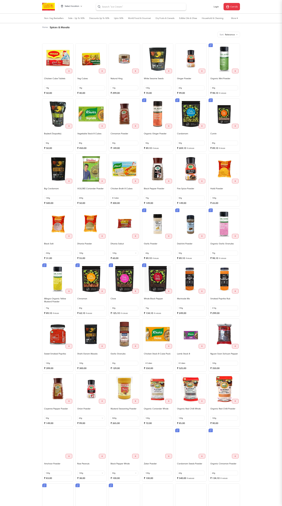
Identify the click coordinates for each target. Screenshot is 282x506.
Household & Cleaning (212, 18)
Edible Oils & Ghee (188, 18)
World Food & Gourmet (139, 18)
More (234, 18)
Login (216, 6)
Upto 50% (118, 18)
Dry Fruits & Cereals (165, 18)
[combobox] (141, 6)
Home (45, 27)
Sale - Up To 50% (76, 18)
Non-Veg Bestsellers (54, 18)
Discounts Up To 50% (99, 18)
